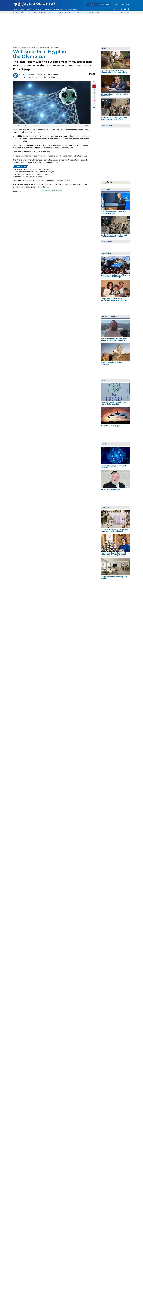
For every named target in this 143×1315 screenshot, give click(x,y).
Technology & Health (63, 12)
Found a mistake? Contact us (51, 190)
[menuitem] (15, 9)
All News (22, 9)
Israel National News (19, 47)
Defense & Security (71, 9)
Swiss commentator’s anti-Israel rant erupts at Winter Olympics (34, 172)
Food (29, 12)
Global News (47, 9)
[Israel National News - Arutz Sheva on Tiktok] (128, 9)
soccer (31, 77)
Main (15, 9)
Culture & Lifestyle (39, 12)
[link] (115, 71)
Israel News (37, 9)
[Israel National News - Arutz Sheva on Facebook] (118, 9)
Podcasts (51, 12)
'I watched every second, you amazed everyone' (29, 177)
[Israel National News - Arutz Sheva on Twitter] (114, 9)
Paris (37, 77)
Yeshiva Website (78, 12)
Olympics (23, 77)
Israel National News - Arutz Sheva (29, 5)
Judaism (23, 12)
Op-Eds (16, 12)
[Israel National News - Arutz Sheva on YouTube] (125, 9)
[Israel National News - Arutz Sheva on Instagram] (121, 9)
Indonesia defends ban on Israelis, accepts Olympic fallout (33, 169)
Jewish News (58, 9)
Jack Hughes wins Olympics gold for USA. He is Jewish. (31, 174)
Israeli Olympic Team (48, 77)
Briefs (29, 9)
